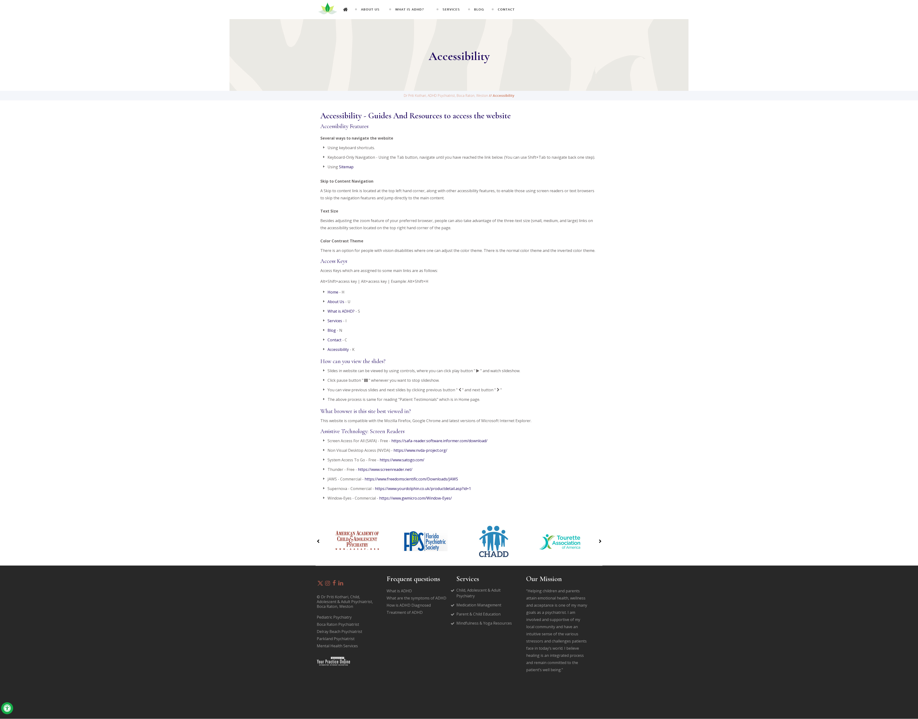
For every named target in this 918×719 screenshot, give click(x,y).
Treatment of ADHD (405, 612)
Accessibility (338, 349)
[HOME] (345, 10)
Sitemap (346, 166)
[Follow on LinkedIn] (340, 583)
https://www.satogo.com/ (402, 460)
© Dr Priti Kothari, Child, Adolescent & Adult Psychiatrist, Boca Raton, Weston (345, 601)
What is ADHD (399, 591)
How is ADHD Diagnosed (409, 605)
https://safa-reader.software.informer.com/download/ (439, 440)
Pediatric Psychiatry (334, 617)
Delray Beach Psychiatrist (339, 631)
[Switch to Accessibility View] (7, 708)
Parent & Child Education (478, 614)
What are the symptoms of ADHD (416, 598)
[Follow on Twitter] (320, 583)
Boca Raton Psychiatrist (338, 624)
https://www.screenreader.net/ (385, 469)
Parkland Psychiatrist (336, 638)
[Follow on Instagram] (327, 583)
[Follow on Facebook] (334, 583)
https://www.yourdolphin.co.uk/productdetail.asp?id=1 (423, 488)
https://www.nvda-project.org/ (420, 450)
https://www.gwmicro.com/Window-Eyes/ (415, 498)
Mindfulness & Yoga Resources (484, 623)
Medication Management (478, 605)
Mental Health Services (337, 645)
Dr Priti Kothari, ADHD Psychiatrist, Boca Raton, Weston (446, 95)
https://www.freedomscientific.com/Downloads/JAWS (411, 479)
